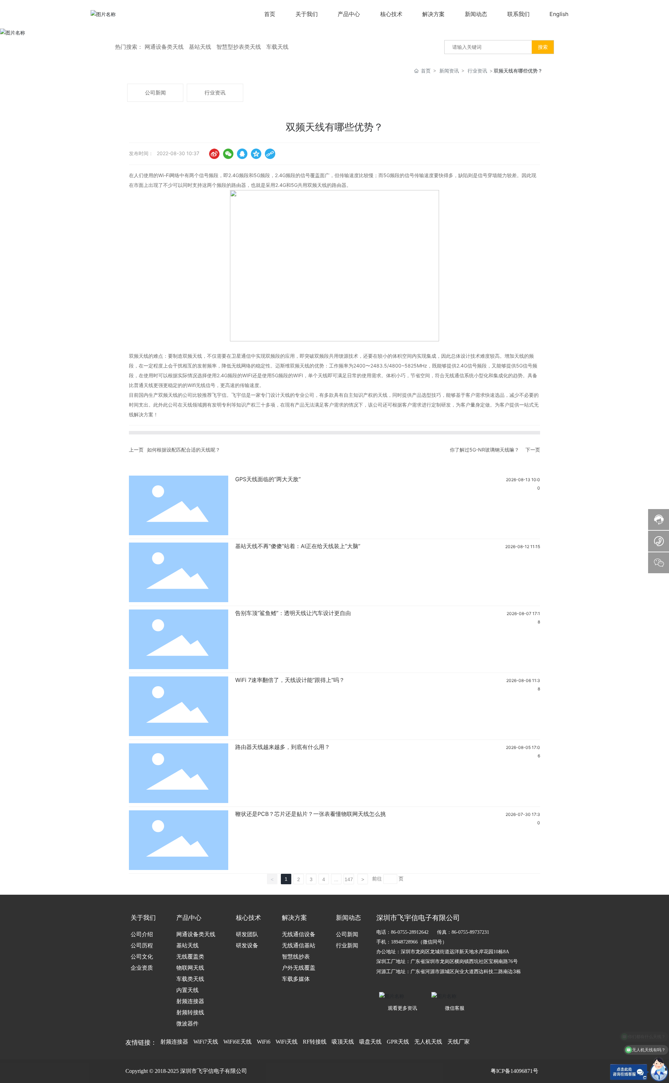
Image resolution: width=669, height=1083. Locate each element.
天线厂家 (458, 1042)
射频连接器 (174, 1042)
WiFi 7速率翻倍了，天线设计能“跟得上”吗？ (290, 679)
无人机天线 (428, 1042)
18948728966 (404, 942)
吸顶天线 (343, 1042)
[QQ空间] (256, 154)
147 (349, 879)
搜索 (543, 47)
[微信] (228, 154)
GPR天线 (398, 1042)
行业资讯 (477, 71)
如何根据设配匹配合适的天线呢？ (183, 450)
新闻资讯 (449, 71)
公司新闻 (155, 92)
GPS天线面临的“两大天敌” (268, 479)
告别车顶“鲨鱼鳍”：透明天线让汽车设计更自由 (293, 612)
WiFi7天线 (205, 1042)
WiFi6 (263, 1042)
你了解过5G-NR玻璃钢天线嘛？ (484, 450)
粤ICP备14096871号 (514, 1071)
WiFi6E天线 (237, 1042)
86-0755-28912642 (410, 932)
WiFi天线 (287, 1042)
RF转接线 (314, 1042)
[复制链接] (270, 154)
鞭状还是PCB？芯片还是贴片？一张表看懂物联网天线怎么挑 (310, 813)
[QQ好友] (242, 154)
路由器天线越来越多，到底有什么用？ (282, 746)
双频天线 (192, 356)
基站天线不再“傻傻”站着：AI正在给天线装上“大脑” (297, 546)
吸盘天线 (370, 1042)
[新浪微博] (214, 154)
